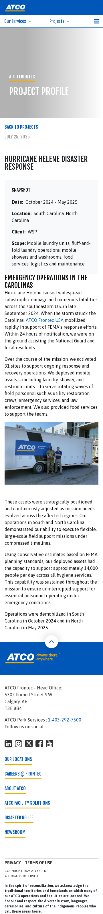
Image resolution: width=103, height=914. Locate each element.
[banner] (51, 7)
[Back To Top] (51, 641)
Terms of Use (38, 863)
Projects (56, 21)
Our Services (15, 21)
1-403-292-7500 (64, 719)
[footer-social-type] (8, 743)
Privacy (13, 863)
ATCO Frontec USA (45, 320)
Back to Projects (21, 127)
